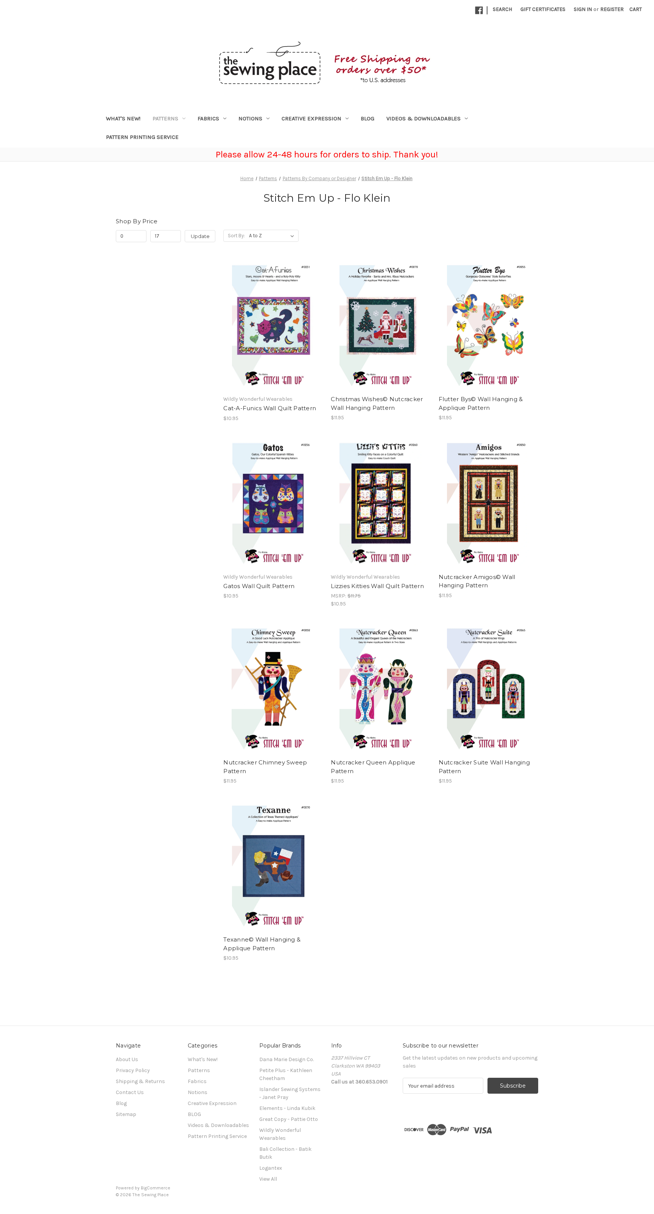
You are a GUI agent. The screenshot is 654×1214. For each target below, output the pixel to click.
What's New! (123, 118)
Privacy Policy (133, 1070)
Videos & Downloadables (423, 118)
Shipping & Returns (140, 1081)
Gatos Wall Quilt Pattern (258, 586)
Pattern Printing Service (142, 137)
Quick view (272, 319)
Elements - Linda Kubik (287, 1108)
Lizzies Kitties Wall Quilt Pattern (377, 586)
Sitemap (126, 1114)
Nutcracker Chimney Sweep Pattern (265, 767)
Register (612, 9)
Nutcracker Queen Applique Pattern (373, 767)
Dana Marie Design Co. (286, 1059)
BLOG (367, 118)
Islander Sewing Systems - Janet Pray (290, 1093)
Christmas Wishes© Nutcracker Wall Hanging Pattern (377, 403)
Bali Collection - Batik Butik (285, 1153)
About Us (127, 1059)
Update (200, 236)
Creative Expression (311, 118)
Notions (250, 118)
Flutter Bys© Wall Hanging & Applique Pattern (481, 403)
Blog (121, 1103)
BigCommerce (155, 1188)
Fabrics (208, 118)
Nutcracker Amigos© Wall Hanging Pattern (477, 581)
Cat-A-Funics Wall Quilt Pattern (269, 408)
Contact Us (130, 1092)
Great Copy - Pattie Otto (288, 1119)
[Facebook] (479, 10)
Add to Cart (273, 332)
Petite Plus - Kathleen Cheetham (285, 1074)
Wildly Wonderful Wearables (280, 1134)
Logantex (270, 1168)
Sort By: (236, 235)
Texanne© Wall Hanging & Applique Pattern (262, 944)
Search (502, 9)
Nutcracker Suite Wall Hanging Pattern (484, 767)
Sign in (583, 9)
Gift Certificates (542, 9)
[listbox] (273, 235)
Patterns (165, 118)
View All (268, 1179)
